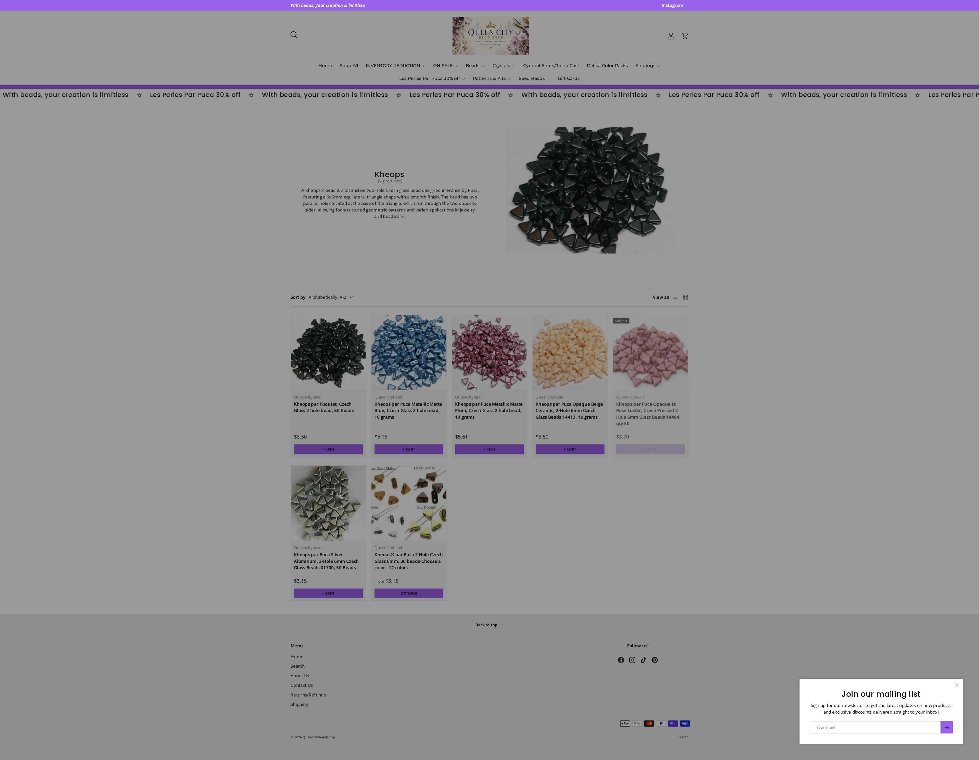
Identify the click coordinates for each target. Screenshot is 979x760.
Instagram (672, 5)
